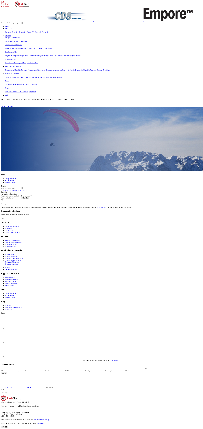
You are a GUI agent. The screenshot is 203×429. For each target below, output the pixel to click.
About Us (8, 28)
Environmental (10, 70)
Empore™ (8, 56)
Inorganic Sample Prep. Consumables (25, 56)
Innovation (22, 32)
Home (7, 26)
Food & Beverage (21, 70)
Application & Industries (13, 66)
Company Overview (12, 32)
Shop (7, 88)
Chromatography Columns (72, 56)
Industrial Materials (83, 70)
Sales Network (10, 77)
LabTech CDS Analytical (19, 92)
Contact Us (30, 32)
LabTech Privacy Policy (41, 420)
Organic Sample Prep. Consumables (50, 56)
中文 (6, 95)
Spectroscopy (22, 41)
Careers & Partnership (42, 32)
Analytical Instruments (12, 37)
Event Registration (46, 77)
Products (8, 36)
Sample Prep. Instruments (13, 45)
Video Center (57, 77)
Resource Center (34, 77)
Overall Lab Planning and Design (16, 63)
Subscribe (25, 198)
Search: (3, 186)
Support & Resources (12, 74)
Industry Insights (31, 84)
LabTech (8, 92)
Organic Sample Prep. (28, 48)
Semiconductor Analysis (54, 70)
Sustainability (20, 84)
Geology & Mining (103, 70)
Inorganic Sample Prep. (13, 48)
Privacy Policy (80, 99)
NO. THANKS (9, 106)
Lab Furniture (33, 63)
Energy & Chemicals (69, 70)
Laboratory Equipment (44, 48)
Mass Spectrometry (11, 41)
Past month (4, 190)
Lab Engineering (10, 59)
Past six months (14, 190)
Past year (22, 190)
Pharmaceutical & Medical (36, 70)
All (27, 190)
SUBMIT (4, 427)
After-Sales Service (21, 77)
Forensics (93, 70)
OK (2, 106)
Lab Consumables (11, 52)
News (7, 81)
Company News (10, 84)
